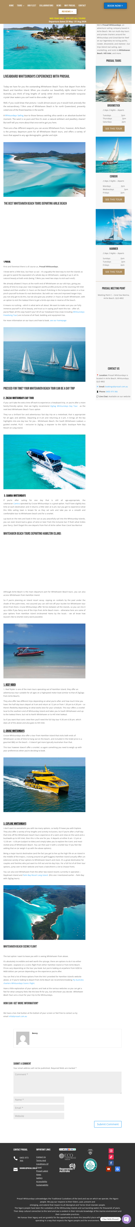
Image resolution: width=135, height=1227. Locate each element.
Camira (16, 503)
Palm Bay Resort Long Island (35, 875)
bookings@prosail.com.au (116, 386)
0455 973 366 (112, 391)
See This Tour (113, 128)
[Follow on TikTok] (111, 1156)
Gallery (39, 1178)
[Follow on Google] (117, 1169)
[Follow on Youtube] (108, 1169)
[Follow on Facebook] (111, 1162)
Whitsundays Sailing (14, 115)
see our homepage (58, 320)
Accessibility (41, 1181)
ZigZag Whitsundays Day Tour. (65, 406)
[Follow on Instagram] (111, 1150)
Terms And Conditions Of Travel (42, 1164)
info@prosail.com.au (18, 1016)
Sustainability (42, 1185)
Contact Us (41, 1157)
